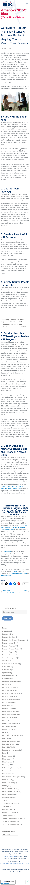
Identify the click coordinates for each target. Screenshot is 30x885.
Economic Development (10, 682)
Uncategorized (7, 809)
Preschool (5, 771)
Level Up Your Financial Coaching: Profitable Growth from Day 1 (14, 528)
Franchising (6, 705)
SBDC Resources (8, 783)
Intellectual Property (9, 741)
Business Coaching (8, 637)
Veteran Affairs (7, 815)
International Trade (8, 744)
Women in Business (9, 821)
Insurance (5, 738)
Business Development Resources (13, 640)
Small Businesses (8, 795)
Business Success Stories (10, 649)
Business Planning (8, 646)
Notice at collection (5, 883)
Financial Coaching (8, 696)
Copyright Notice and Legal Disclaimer (10, 863)
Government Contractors (11, 714)
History (4, 720)
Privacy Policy (25, 863)
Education (5, 685)
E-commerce (6, 679)
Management (6, 759)
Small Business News (9, 789)
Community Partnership (10, 664)
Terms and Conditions (11, 866)
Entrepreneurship (8, 690)
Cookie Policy (21, 866)
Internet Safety (7, 747)
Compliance (6, 667)
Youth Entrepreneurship (10, 824)
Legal (4, 753)
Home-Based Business (10, 723)
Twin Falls (5, 806)
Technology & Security (10, 803)
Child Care (6, 661)
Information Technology (10, 735)
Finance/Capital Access (10, 693)
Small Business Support (10, 792)
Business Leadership (9, 643)
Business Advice (7, 634)
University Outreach (9, 812)
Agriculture (6, 631)
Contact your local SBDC (9, 856)
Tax (3, 800)
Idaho (4, 732)
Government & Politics (10, 711)
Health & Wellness (8, 717)
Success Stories (7, 798)
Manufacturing (7, 762)
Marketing (5, 765)
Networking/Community (10, 768)
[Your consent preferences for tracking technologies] (27, 882)
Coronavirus (6, 670)
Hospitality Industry (9, 726)
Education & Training (9, 687)
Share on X (23, 326)
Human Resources (8, 729)
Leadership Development (11, 750)
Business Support (8, 652)
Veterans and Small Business (12, 818)
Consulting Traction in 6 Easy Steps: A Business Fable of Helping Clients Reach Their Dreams (12, 323)
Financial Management (10, 699)
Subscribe (7, 618)
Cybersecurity (7, 673)
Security (5, 786)
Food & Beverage (8, 702)
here (15, 571)
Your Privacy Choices (9, 881)
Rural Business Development (12, 777)
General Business (8, 708)
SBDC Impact (7, 780)
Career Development (9, 658)
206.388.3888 (6, 576)
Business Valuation (8, 655)
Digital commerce (8, 676)
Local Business (7, 756)
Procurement (6, 774)
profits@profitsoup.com (19, 574)
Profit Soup (7, 552)
